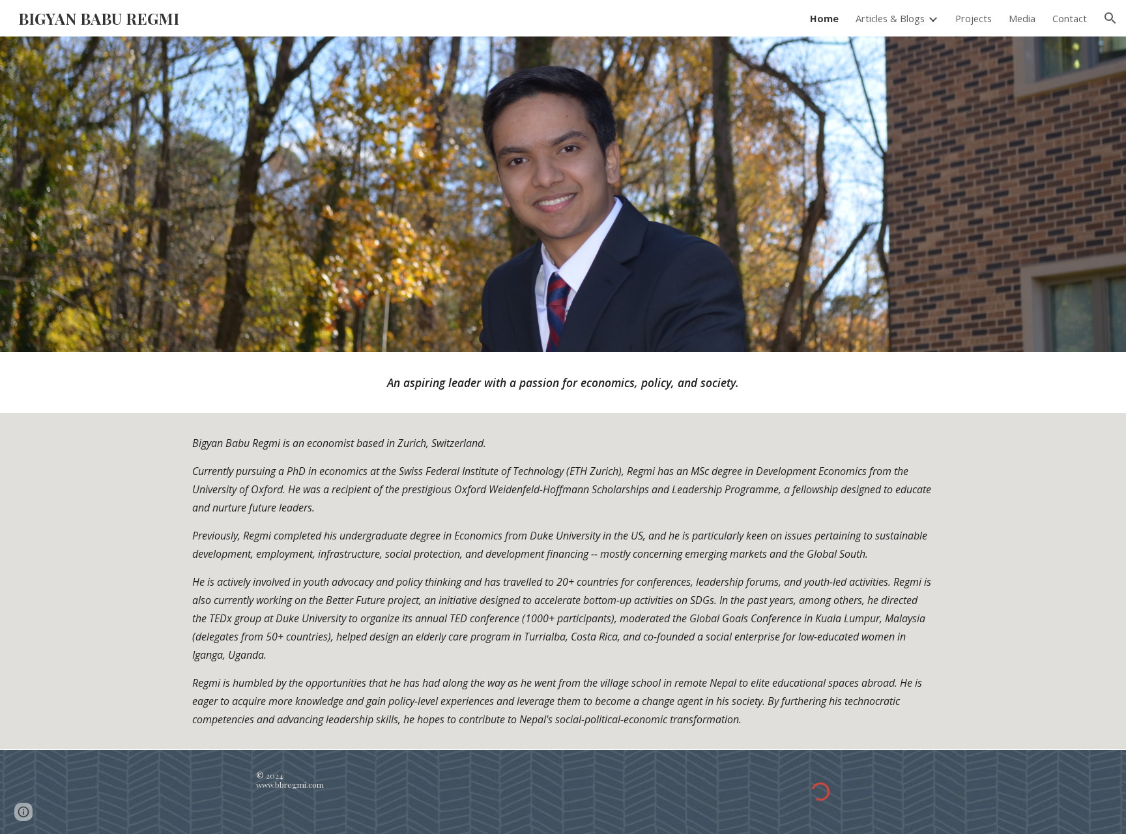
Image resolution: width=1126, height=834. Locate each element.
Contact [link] (1069, 18)
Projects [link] (973, 18)
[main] (563, 382)
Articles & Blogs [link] (890, 18)
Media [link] (1022, 18)
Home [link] (824, 18)
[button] (1110, 18)
